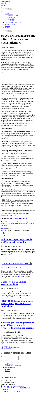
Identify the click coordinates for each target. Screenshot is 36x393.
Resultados (11, 19)
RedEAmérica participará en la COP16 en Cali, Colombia (16, 240)
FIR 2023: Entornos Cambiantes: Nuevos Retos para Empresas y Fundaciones (17, 303)
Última (17, 347)
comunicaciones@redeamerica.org (13, 386)
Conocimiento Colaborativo (13, 22)
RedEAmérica (9, 14)
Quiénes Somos (13, 15)
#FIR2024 (20, 276)
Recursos (7, 26)
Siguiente (3, 230)
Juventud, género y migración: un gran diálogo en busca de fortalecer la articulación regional (17, 325)
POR (3, 3)
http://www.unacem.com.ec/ (18, 218)
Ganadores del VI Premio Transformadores (13, 283)
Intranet (3, 5)
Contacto (11, 21)
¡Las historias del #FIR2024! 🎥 (16, 263)
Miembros (11, 17)
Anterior (3, 228)
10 (8, 347)
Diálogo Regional (10, 24)
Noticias (7, 27)
